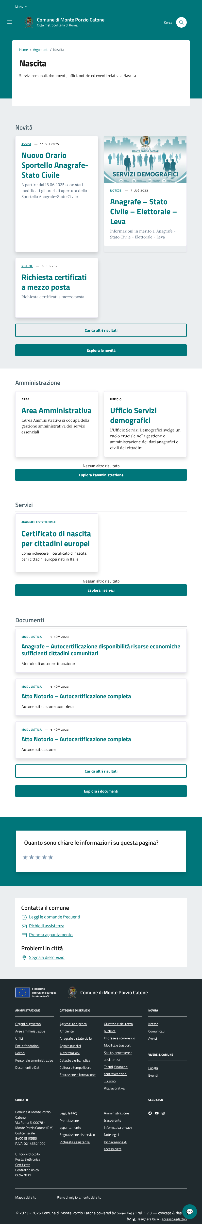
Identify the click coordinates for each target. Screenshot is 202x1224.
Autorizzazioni (70, 1053)
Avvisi (152, 1038)
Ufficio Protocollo (27, 1154)
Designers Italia (147, 1219)
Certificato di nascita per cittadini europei (56, 538)
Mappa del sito (25, 1197)
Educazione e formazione (78, 1074)
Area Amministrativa (56, 410)
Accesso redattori (174, 1219)
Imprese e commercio (119, 1038)
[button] (21, 6)
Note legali (111, 1134)
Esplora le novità (101, 350)
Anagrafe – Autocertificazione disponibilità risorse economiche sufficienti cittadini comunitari (100, 650)
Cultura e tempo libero (75, 1067)
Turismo (110, 1081)
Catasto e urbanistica (75, 1060)
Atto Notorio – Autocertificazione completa (76, 696)
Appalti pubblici (70, 1046)
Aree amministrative (30, 1031)
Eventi (153, 1075)
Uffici (19, 1038)
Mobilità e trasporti (117, 1045)
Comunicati (156, 1031)
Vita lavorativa (114, 1088)
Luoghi (153, 1068)
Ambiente (67, 1031)
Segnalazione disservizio (77, 1134)
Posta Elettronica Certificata (27, 1162)
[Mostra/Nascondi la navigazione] (10, 22)
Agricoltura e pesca (73, 1024)
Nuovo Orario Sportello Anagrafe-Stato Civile (54, 165)
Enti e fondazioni (27, 1046)
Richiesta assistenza (75, 1142)
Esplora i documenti (101, 791)
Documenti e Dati (27, 1067)
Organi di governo (28, 1024)
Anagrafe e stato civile (38, 522)
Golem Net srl (126, 1213)
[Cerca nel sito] (181, 22)
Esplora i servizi (101, 590)
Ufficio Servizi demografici (133, 415)
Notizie (153, 1024)
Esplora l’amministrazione (101, 475)
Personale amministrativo (34, 1060)
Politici (20, 1053)
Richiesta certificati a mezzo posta (54, 282)
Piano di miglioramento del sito (79, 1197)
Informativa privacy (118, 1127)
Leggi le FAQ (68, 1113)
